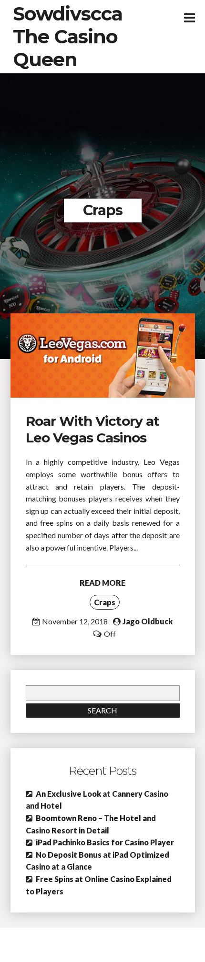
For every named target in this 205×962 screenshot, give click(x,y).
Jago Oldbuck (148, 621)
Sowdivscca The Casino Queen (68, 36)
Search (102, 710)
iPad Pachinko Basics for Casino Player (105, 842)
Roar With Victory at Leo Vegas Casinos (92, 429)
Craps (104, 602)
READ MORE (102, 582)
